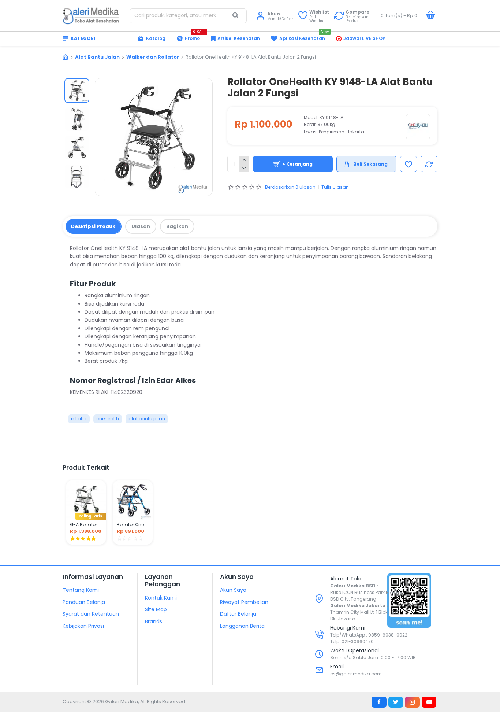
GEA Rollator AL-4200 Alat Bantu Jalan (86, 525)
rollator (79, 419)
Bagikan (177, 226)
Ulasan (140, 226)
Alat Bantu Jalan (97, 57)
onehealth (107, 419)
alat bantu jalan (146, 419)
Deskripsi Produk (93, 226)
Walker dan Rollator (152, 57)
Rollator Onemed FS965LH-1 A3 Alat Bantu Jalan (133, 525)
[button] (77, 83)
